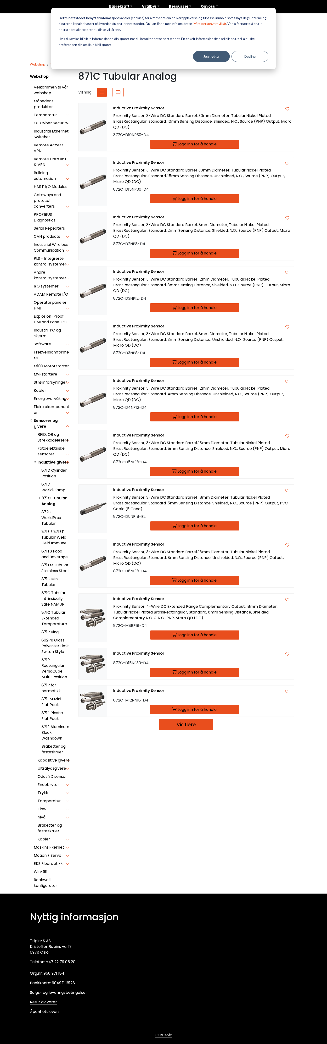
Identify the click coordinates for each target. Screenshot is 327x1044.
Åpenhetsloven (44, 1011)
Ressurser (179, 6)
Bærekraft (119, 6)
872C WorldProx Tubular (51, 517)
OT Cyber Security (51, 123)
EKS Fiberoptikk (48, 863)
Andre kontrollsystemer (50, 275)
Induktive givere (53, 462)
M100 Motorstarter (51, 366)
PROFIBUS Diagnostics (45, 217)
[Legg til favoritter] (287, 109)
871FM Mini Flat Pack (51, 701)
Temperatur (45, 115)
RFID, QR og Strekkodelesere (53, 437)
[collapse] (67, 115)
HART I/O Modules (50, 186)
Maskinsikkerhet (49, 847)
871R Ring (50, 632)
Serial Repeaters (49, 228)
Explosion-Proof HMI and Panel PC (50, 319)
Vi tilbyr (149, 6)
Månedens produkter (43, 104)
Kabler (40, 390)
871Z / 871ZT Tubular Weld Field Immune (54, 537)
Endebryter (48, 784)
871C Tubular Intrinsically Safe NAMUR (53, 598)
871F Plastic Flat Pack (52, 715)
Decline (250, 56)
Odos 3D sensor (52, 776)
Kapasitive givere (54, 760)
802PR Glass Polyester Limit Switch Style (55, 645)
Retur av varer (43, 1002)
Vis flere (186, 724)
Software (42, 344)
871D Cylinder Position (54, 473)
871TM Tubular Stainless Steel (54, 568)
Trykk (43, 792)
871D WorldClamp (53, 487)
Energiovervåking (50, 398)
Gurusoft (163, 1035)
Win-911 (40, 871)
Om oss (208, 6)
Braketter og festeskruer (53, 749)
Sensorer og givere (46, 423)
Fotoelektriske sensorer (51, 451)
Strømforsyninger (50, 382)
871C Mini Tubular (49, 581)
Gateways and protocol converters (47, 200)
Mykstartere (45, 374)
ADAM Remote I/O (51, 294)
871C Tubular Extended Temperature (54, 618)
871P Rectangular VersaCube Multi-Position (54, 668)
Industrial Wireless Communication (51, 247)
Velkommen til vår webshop (51, 90)
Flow (42, 809)
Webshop (39, 76)
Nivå (41, 817)
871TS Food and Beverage (54, 554)
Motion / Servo (47, 855)
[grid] (118, 92)
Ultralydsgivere (52, 768)
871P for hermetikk (51, 688)
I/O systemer (46, 286)
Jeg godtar (211, 56)
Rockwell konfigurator (45, 882)
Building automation (45, 175)
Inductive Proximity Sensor (138, 108)
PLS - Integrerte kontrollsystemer (50, 261)
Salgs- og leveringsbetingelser (58, 992)
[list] (102, 92)
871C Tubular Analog (54, 501)
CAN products (47, 236)
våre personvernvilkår (210, 24)
